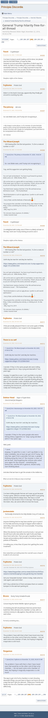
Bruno (6, 596)
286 (24, 39)
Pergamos (7, 651)
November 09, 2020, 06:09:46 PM (12, 489)
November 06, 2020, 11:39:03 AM (12, 55)
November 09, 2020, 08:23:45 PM (12, 565)
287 (28, 39)
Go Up (4, 695)
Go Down (5, 39)
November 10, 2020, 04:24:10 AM (12, 631)
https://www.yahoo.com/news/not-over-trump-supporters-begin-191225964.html (21, 360)
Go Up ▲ (31, 713)
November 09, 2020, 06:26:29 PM (12, 517)
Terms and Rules (22, 713)
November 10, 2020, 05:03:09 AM (12, 654)
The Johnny (8, 107)
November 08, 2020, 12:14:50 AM (12, 150)
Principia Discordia (12, 6)
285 (21, 39)
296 (2, 42)
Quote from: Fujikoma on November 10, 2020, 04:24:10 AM (24, 659)
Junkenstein (8, 511)
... (19, 39)
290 (38, 39)
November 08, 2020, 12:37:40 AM (12, 225)
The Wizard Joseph (11, 141)
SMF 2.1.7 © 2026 (19, 715)
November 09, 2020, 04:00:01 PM (12, 403)
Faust (5, 51)
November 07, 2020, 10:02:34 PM (12, 110)
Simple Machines (29, 715)
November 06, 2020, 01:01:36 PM (12, 88)
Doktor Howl (9, 397)
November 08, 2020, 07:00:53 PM (12, 255)
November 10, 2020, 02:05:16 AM (12, 599)
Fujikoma (7, 85)
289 (35, 39)
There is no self (10, 340)
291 (42, 39)
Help (15, 713)
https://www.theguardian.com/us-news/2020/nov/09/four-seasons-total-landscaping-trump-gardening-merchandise (23, 573)
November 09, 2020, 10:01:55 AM (12, 343)
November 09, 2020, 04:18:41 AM (12, 321)
